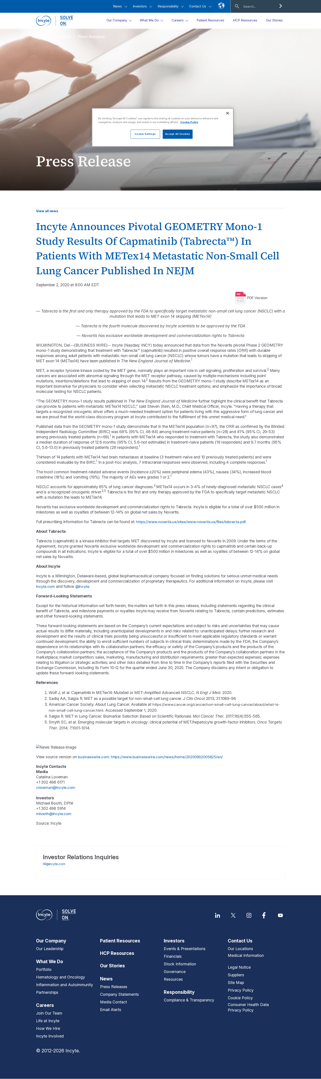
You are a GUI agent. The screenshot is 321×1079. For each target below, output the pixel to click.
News (118, 6)
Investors (140, 6)
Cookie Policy (240, 998)
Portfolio (44, 969)
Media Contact (113, 1002)
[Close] (227, 113)
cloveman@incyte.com (55, 787)
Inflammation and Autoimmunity (64, 984)
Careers (45, 1005)
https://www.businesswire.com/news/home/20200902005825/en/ (167, 757)
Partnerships (47, 992)
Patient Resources (120, 941)
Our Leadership (49, 948)
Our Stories (112, 965)
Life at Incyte (47, 1020)
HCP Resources (117, 953)
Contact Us (198, 6)
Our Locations (240, 948)
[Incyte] (54, 20)
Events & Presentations (184, 948)
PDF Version (257, 297)
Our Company (51, 941)
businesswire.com (93, 757)
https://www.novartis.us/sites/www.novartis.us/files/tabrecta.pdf (191, 522)
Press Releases (91, 36)
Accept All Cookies (177, 133)
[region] (163, 127)
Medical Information (246, 955)
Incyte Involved (50, 1036)
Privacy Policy (241, 990)
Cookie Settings (145, 133)
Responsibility (168, 6)
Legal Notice (239, 967)
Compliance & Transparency (189, 1000)
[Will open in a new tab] (217, 915)
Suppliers (236, 975)
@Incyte (82, 586)
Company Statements (119, 994)
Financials (173, 956)
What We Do (49, 961)
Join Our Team (49, 1013)
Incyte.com (45, 586)
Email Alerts (110, 1009)
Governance (175, 971)
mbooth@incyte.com (53, 814)
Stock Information (180, 964)
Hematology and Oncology (60, 977)
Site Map (236, 982)
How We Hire (48, 1028)
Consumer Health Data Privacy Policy (248, 1007)
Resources (173, 979)
